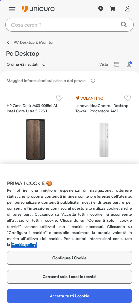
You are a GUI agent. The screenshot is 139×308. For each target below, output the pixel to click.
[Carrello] (112, 8)
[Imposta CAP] (100, 8)
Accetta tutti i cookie (69, 296)
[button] (116, 64)
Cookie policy (24, 244)
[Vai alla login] (126, 8)
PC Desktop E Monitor (33, 42)
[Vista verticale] (129, 64)
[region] (69, 236)
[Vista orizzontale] (116, 64)
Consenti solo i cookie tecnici (69, 276)
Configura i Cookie (69, 257)
